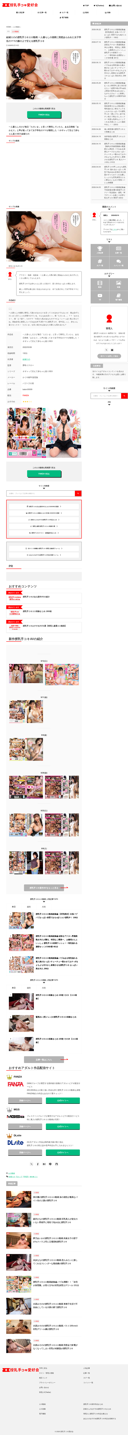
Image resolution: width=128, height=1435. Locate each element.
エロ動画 (11, 1173)
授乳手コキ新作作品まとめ (93, 1404)
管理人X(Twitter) (45, 1392)
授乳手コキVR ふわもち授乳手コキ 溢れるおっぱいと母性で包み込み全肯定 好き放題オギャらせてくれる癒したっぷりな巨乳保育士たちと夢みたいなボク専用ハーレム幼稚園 (115, 174)
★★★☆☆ (34, 1176)
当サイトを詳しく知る (109, 356)
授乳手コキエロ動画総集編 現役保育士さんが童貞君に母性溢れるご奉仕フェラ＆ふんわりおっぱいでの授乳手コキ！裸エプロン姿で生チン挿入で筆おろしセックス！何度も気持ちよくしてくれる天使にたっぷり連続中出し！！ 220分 (114, 114)
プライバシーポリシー (47, 1382)
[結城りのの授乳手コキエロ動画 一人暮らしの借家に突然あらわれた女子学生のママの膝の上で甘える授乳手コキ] (44, 1164)
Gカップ (19, 1176)
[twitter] (31, 1164)
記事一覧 (43, 12)
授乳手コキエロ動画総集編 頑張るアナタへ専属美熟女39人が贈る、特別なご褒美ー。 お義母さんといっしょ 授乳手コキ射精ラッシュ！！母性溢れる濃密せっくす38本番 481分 (115, 50)
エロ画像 (42, 1409)
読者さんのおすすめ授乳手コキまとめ (97, 1409)
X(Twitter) (99, 6)
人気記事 (21, 12)
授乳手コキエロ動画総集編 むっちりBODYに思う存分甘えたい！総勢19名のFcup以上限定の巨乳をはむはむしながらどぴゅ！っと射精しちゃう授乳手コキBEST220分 (115, 91)
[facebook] (37, 1164)
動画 (87, 12)
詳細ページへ (25, 1100)
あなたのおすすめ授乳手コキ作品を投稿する (99, 1418)
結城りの (26, 359)
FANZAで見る (44, 114)
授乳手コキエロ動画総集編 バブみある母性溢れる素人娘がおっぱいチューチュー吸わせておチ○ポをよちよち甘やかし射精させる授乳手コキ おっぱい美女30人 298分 (115, 70)
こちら (114, 229)
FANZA (25, 1176)
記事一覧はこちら (44, 1059)
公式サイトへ (62, 1100)
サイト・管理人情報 (46, 1373)
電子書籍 (65, 17)
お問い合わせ (116, 6)
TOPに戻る (43, 1368)
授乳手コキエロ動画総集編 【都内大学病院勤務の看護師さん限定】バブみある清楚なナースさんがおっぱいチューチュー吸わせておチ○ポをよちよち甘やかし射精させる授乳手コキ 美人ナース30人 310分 (115, 152)
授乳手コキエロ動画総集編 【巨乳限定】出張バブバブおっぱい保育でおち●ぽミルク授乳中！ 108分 (115, 33)
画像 (108, 12)
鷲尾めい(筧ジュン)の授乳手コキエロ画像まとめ (56, 1017)
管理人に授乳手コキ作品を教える (95, 1413)
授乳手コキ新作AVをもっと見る (44, 887)
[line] (50, 1164)
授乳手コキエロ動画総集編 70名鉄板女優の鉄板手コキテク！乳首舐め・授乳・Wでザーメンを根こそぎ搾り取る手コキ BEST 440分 (115, 192)
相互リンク (43, 1378)
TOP (87, 6)
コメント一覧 (88, 1382)
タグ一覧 (65, 12)
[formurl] (112, 350)
